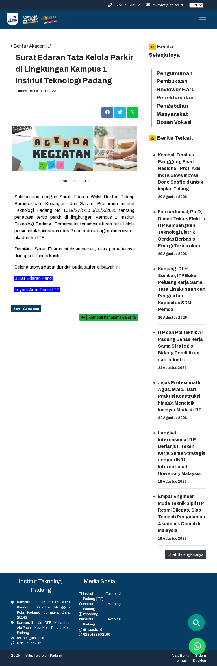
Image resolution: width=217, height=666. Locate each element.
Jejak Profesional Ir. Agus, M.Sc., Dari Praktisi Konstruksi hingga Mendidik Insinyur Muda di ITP (180, 396)
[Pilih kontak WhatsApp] (197, 646)
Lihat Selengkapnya (185, 554)
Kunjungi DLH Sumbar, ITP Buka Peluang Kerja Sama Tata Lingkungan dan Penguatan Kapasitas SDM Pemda (181, 289)
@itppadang (92, 629)
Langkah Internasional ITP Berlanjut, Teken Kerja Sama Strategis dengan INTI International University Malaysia (181, 453)
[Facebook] (107, 112)
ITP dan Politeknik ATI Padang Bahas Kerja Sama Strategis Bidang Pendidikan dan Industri (181, 346)
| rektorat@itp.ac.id (167, 5)
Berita (20, 46)
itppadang (90, 614)
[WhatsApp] (132, 112)
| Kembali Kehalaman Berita (110, 317)
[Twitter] (120, 112)
